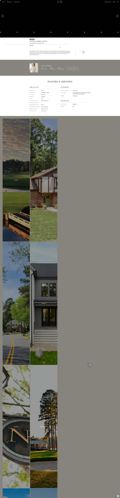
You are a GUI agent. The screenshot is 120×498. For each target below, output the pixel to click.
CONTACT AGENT (72, 68)
